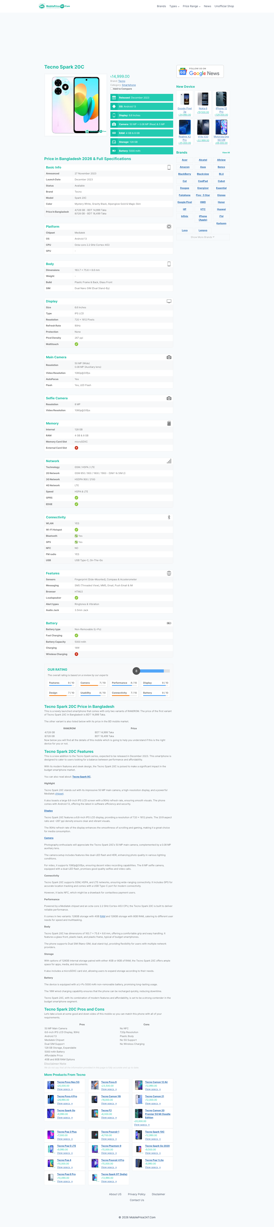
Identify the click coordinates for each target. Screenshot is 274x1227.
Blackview (203, 173)
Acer (184, 159)
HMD (203, 202)
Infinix (184, 216)
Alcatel (203, 159)
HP (184, 209)
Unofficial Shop (224, 6)
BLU (221, 173)
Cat (185, 181)
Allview (221, 159)
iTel (221, 216)
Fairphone (184, 195)
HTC (203, 209)
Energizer (203, 188)
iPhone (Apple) (203, 218)
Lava (185, 230)
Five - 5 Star (203, 195)
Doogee (184, 188)
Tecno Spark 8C (81, 776)
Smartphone (129, 84)
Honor (221, 202)
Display (48, 810)
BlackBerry (184, 173)
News (207, 6)
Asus (203, 166)
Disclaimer (158, 1194)
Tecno (80, 1075)
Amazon (184, 166)
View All (226, 152)
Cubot (221, 181)
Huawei (221, 209)
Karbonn (221, 223)
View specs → (65, 1089)
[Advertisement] (137, 36)
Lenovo (203, 230)
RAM (102, 916)
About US (115, 1194)
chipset (59, 793)
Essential (221, 188)
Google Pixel (184, 202)
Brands (161, 6)
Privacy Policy (136, 1194)
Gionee (221, 195)
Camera (48, 837)
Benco (221, 166)
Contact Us (137, 1200)
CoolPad (203, 181)
